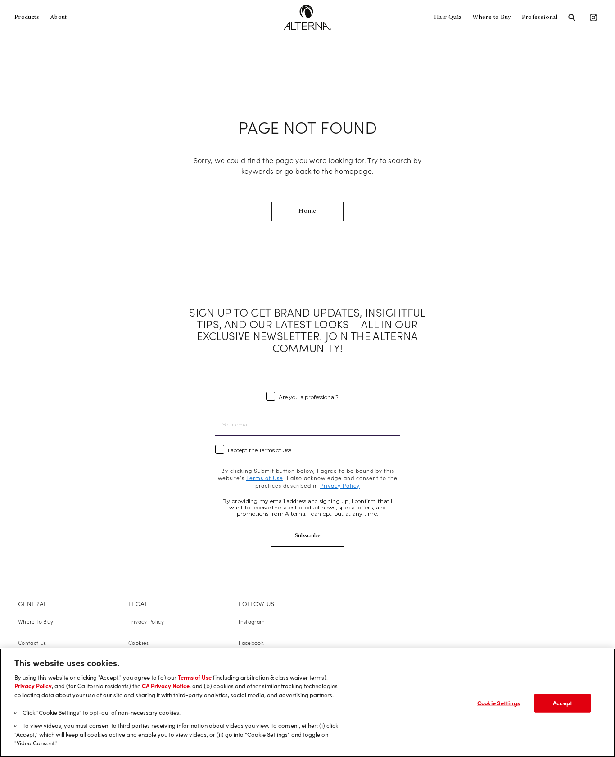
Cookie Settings (498, 703)
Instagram (252, 621)
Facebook (251, 642)
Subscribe (308, 536)
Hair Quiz (447, 17)
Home (307, 211)
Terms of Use (195, 677)
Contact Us (32, 642)
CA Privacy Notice (166, 685)
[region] (307, 702)
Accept (562, 703)
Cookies (138, 642)
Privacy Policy (146, 621)
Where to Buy (491, 17)
